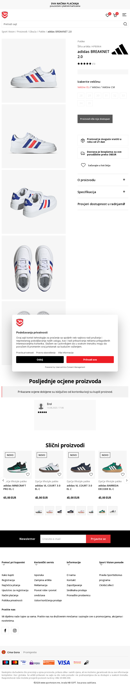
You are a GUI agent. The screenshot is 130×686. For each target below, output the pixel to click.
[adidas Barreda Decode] (113, 510)
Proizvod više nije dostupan (95, 118)
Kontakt (71, 580)
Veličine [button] (96, 87)
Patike (42, 31)
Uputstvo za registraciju (15, 590)
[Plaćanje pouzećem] (86, 662)
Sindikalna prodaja (77, 590)
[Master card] (15, 662)
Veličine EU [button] (83, 87)
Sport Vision (8, 31)
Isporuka (39, 575)
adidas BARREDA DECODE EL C (108, 487)
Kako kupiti (8, 575)
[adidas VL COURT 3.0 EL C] (49, 465)
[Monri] (35, 662)
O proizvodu (86, 180)
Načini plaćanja (10, 595)
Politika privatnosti (12, 600)
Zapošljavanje (74, 585)
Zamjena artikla (42, 580)
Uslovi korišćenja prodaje (48, 600)
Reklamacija (40, 585)
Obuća (32, 31)
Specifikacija (87, 192)
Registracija (8, 580)
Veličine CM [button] (108, 87)
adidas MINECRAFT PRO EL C (14, 487)
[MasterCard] (77, 662)
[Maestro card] (6, 662)
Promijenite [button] (30, 652)
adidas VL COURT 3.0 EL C (47, 487)
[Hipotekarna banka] (49, 662)
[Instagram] (14, 630)
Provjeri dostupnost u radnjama (101, 204)
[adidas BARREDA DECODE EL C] (112, 465)
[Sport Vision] (5, 15)
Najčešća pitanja (11, 585)
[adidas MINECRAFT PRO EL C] (17, 465)
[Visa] (23, 662)
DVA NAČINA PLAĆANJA (65, 3)
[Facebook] (5, 630)
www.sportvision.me (50, 682)
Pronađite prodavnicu (78, 595)
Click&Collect (106, 585)
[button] (65, 24)
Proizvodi (22, 31)
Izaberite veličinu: (89, 81)
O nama (71, 575)
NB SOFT (72, 682)
